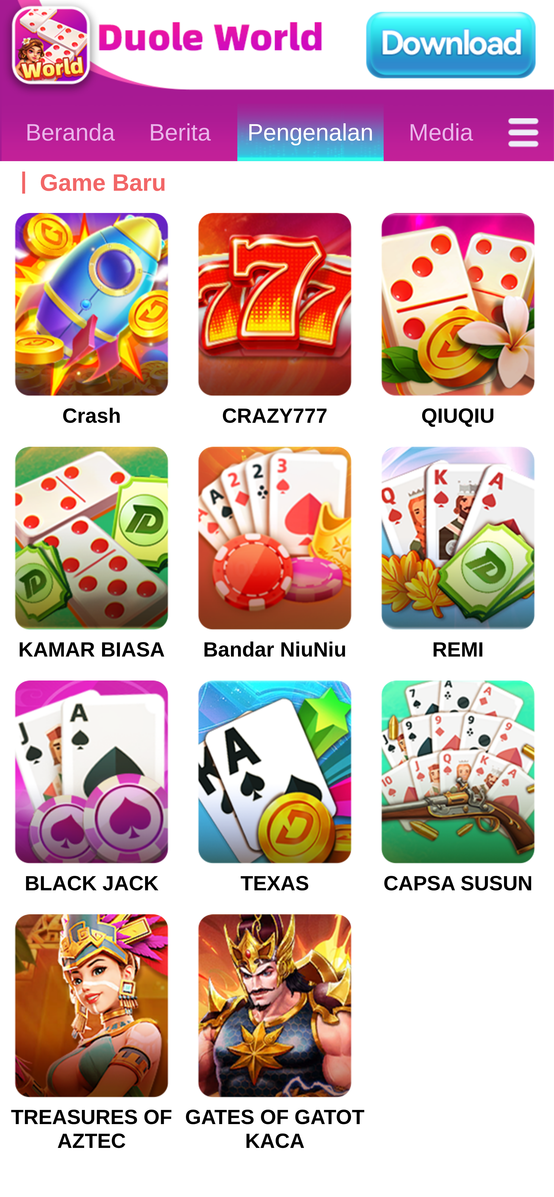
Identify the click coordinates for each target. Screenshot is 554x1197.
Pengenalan (310, 132)
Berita (180, 132)
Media (441, 132)
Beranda (70, 132)
